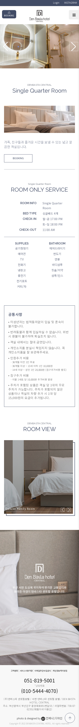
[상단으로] (70, 718)
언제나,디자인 (54, 718)
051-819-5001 (39, 680)
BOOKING (9, 15)
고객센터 (14, 670)
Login (56, 2)
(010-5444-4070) (39, 690)
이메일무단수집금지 (42, 670)
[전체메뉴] (74, 14)
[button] (73, 46)
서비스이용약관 (26, 670)
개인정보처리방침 (60, 670)
